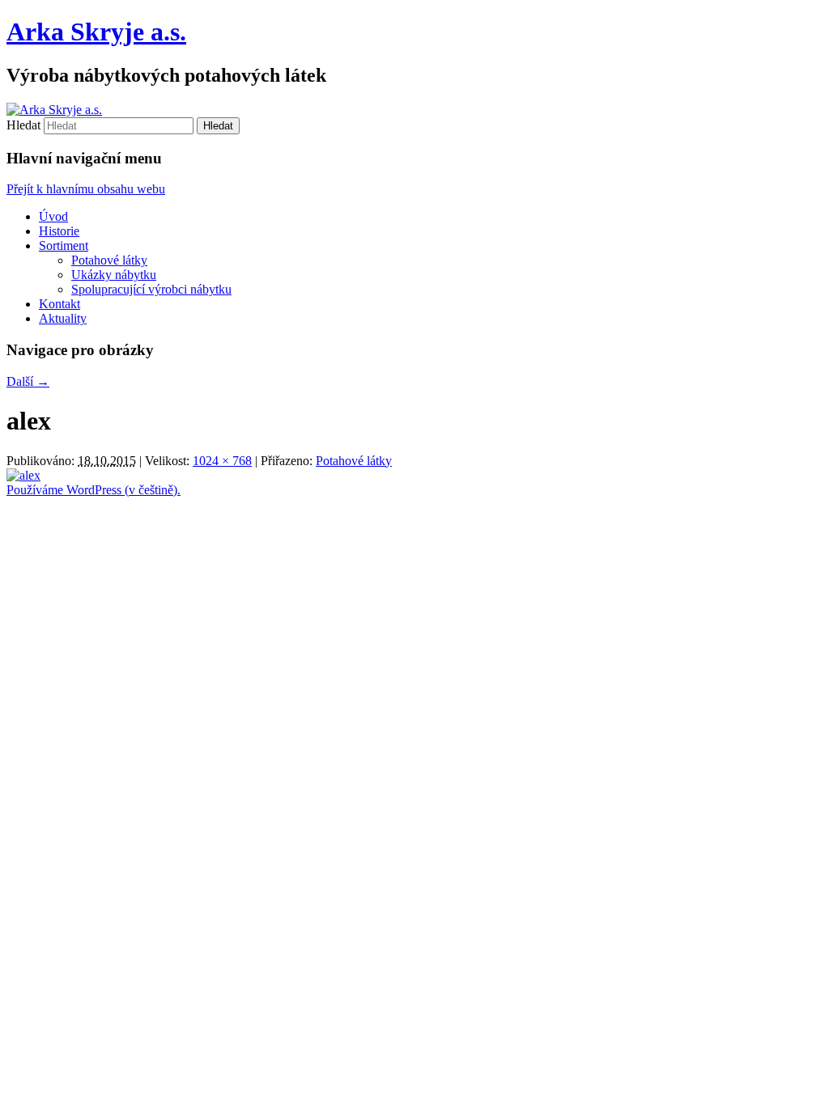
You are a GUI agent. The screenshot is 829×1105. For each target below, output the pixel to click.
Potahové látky (109, 260)
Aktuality (63, 318)
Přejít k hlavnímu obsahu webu (85, 189)
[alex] (23, 475)
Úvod (53, 216)
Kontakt (59, 304)
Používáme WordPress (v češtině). (93, 490)
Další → (27, 381)
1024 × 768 (222, 461)
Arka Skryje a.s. (96, 31)
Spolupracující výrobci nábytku (151, 289)
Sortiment (63, 245)
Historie (59, 231)
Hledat (23, 125)
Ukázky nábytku (113, 275)
